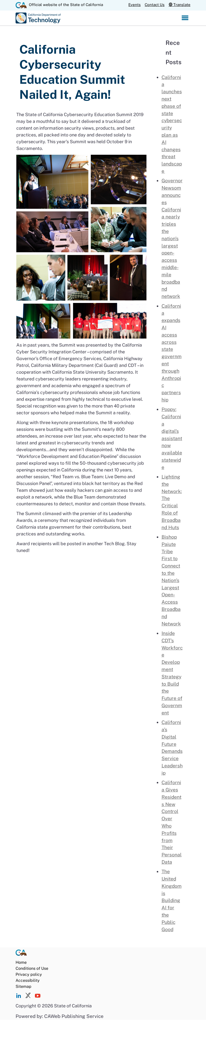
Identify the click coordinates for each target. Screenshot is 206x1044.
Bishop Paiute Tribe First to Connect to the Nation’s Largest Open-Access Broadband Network (171, 580)
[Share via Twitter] (28, 996)
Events (134, 5)
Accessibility (28, 980)
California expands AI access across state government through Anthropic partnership (172, 353)
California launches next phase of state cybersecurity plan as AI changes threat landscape (172, 124)
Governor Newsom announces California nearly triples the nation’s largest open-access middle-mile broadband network (172, 238)
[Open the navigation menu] (185, 18)
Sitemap (23, 986)
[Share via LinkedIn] (18, 996)
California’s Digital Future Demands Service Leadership (172, 747)
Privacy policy (29, 974)
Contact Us (155, 5)
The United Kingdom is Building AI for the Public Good (172, 900)
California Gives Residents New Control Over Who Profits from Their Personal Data (172, 822)
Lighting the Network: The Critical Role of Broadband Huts (172, 502)
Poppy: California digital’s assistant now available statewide (172, 438)
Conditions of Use (32, 968)
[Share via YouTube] (37, 996)
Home (21, 962)
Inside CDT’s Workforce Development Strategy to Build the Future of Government (172, 672)
